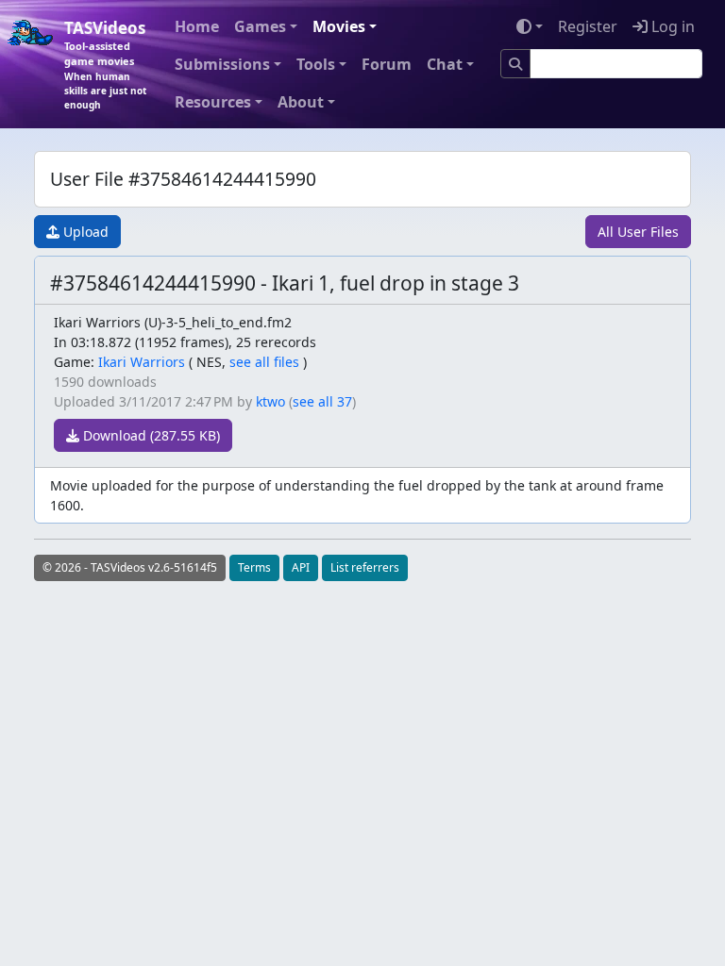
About (301, 102)
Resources (213, 102)
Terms (254, 567)
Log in (671, 26)
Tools (315, 64)
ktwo (270, 401)
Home (197, 26)
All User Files (638, 232)
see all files (264, 362)
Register (587, 26)
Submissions (222, 64)
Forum (387, 64)
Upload (84, 232)
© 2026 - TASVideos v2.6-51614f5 (129, 567)
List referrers (364, 567)
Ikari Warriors (141, 362)
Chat (445, 64)
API (301, 567)
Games (260, 26)
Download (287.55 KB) (149, 435)
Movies (338, 26)
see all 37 (322, 401)
